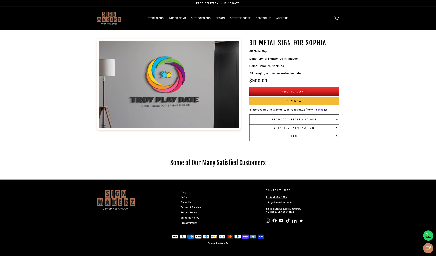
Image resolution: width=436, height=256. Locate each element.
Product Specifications (294, 119)
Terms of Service (191, 207)
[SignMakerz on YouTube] (281, 221)
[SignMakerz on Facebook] (274, 221)
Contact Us (263, 18)
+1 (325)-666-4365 (276, 196)
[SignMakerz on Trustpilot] (301, 221)
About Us (282, 18)
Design (220, 18)
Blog (183, 191)
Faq (294, 136)
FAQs (184, 197)
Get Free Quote (240, 18)
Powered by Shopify (218, 243)
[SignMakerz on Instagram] (268, 221)
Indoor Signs (177, 18)
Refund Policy (189, 212)
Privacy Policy (189, 222)
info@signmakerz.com (279, 202)
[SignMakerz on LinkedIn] (294, 221)
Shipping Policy (190, 217)
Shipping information (294, 127)
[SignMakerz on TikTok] (288, 221)
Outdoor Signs (201, 18)
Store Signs (156, 18)
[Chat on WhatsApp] (428, 235)
